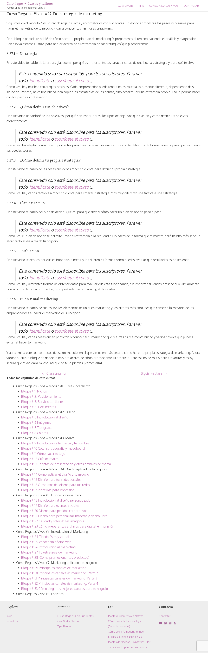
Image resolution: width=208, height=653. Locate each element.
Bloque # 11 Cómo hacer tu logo (43, 453)
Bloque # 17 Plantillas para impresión (47, 490)
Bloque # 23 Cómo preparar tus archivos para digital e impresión (67, 526)
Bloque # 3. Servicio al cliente (42, 401)
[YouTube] (160, 623)
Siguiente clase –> (154, 373)
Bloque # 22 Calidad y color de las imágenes (52, 521)
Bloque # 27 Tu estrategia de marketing (49, 552)
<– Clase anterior (54, 373)
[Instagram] (170, 623)
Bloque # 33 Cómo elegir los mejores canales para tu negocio (64, 588)
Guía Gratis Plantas (68, 621)
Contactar (164, 616)
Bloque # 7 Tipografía (36, 427)
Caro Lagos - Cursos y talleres (29, 4)
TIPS (141, 5)
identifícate (39, 80)
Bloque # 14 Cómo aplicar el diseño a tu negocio (55, 474)
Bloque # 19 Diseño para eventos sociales (50, 505)
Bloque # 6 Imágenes (36, 422)
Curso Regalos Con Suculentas (75, 616)
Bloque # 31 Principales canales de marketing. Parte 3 (59, 578)
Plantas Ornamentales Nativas (125, 616)
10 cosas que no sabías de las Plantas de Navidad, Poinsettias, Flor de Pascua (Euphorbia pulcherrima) (129, 642)
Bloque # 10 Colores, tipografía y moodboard (53, 448)
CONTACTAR (191, 5)
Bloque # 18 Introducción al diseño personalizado (55, 500)
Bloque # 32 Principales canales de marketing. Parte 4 (59, 583)
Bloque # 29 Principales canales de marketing (53, 568)
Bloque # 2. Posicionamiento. (41, 396)
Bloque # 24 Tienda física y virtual (45, 537)
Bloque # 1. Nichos (34, 391)
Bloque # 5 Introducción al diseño (44, 417)
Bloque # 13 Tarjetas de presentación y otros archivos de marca (66, 464)
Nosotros (12, 621)
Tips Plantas (64, 626)
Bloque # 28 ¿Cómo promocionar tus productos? (55, 557)
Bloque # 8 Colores (34, 433)
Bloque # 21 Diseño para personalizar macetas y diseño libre (64, 516)
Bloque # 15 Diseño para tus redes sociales (51, 479)
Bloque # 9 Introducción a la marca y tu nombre (55, 443)
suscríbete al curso (71, 80)
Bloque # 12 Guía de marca (40, 459)
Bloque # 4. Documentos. (39, 407)
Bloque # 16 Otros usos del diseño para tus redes (55, 485)
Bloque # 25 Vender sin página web (46, 542)
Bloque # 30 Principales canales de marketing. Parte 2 (59, 573)
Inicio (9, 616)
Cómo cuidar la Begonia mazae (126, 631)
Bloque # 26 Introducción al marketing (48, 547)
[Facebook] (175, 623)
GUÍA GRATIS (125, 5)
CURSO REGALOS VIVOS (163, 5)
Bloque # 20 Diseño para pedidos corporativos (54, 511)
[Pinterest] (165, 623)
